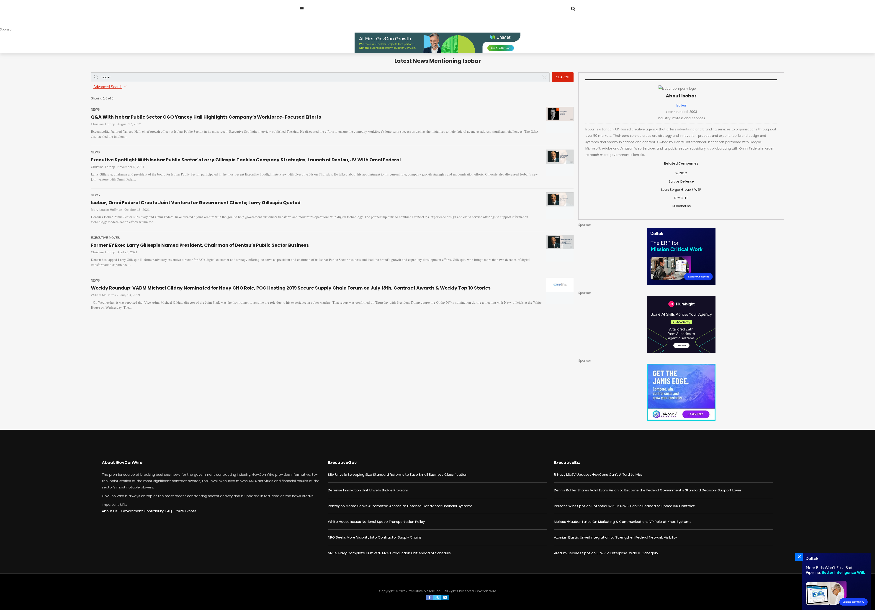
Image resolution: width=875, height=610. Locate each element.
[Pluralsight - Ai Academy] (681, 324)
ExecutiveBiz (567, 462)
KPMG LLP (681, 198)
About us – (111, 510)
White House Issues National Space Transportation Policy (376, 521)
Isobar (681, 105)
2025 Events (186, 510)
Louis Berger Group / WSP (681, 189)
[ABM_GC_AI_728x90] (437, 43)
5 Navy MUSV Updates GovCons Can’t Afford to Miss (598, 474)
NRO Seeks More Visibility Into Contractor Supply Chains (375, 537)
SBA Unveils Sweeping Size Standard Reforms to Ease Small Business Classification (397, 474)
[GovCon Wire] (329, 17)
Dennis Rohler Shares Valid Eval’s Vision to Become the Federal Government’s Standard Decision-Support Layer (647, 490)
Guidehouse (681, 206)
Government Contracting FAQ (147, 510)
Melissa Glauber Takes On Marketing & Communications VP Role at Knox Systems (622, 521)
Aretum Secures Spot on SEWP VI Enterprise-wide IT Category (606, 553)
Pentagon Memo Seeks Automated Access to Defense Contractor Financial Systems (400, 505)
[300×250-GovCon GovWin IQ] (835, 581)
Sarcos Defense (681, 181)
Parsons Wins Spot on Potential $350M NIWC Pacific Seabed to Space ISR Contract (624, 505)
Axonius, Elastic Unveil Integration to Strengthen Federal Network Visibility (615, 537)
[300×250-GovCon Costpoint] (681, 256)
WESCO (681, 173)
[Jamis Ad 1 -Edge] (681, 392)
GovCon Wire (485, 591)
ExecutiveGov (342, 462)
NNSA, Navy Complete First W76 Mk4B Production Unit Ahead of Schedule (389, 553)
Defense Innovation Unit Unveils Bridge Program (368, 490)
